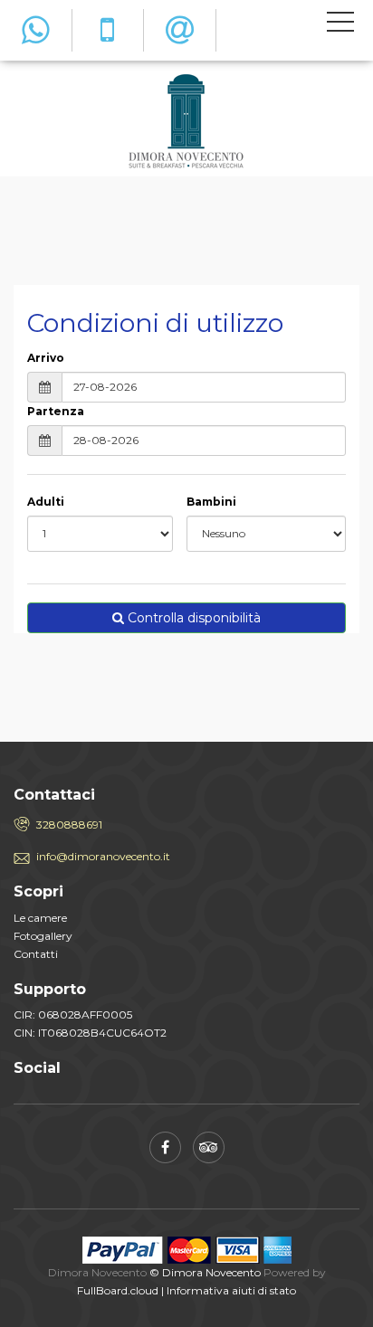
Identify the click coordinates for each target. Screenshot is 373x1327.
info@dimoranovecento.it (103, 856)
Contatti (36, 954)
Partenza (55, 411)
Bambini (211, 501)
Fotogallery (43, 936)
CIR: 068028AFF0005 (73, 1014)
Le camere (40, 917)
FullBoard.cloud (117, 1290)
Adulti (45, 501)
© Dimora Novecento (205, 1272)
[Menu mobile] (340, 25)
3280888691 (69, 824)
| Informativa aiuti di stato (228, 1290)
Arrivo (45, 358)
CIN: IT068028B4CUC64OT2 (90, 1032)
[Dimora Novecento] (186, 121)
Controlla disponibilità (192, 618)
